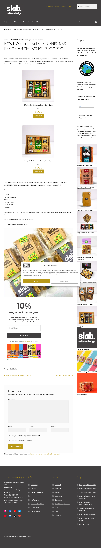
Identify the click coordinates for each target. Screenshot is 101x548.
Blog (70, 6)
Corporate (58, 500)
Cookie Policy (35, 511)
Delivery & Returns (37, 492)
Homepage (34, 485)
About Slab (58, 488)
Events (57, 492)
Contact (63, 6)
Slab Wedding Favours (62, 504)
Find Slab (58, 485)
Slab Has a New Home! (62, 375)
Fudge (6, 22)
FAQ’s (57, 6)
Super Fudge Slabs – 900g (87, 492)
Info (24, 22)
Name (32, 426)
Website (53, 426)
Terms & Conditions (37, 504)
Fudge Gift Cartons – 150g (87, 514)
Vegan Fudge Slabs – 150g (87, 488)
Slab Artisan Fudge (25, 40)
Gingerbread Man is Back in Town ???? (19, 375)
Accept (36, 281)
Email (10, 426)
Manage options (65, 281)
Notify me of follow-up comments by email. (25, 436)
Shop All (35, 22)
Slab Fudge (14, 29)
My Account (49, 6)
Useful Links (35, 508)
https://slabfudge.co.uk (15, 500)
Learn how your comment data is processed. (45, 454)
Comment (12, 399)
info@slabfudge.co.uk (16, 497)
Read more (38, 115)
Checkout (58, 515)
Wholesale (58, 496)
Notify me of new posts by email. (21, 440)
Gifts (15, 22)
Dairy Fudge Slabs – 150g (87, 485)
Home (8, 29)
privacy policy (26, 341)
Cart (56, 511)
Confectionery (84, 524)
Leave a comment (37, 40)
